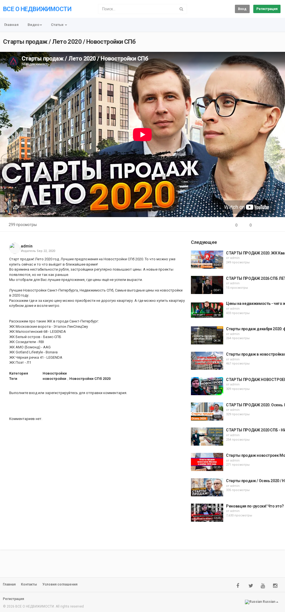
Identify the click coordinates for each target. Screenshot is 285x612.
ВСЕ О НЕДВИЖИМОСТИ (37, 9)
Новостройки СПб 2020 (89, 379)
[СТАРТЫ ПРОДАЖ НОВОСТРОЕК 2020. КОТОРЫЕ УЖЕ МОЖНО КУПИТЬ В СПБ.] (207, 386)
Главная (11, 25)
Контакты (29, 584)
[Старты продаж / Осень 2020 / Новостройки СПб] (207, 487)
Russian (269, 602)
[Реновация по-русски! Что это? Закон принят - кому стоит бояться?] (207, 513)
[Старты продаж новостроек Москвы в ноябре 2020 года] (207, 462)
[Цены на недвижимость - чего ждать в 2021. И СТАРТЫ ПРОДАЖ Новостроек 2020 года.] (207, 310)
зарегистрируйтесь (61, 393)
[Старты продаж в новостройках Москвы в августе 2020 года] (207, 361)
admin (27, 246)
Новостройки (55, 373)
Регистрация (266, 9)
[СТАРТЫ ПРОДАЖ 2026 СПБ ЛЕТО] (207, 285)
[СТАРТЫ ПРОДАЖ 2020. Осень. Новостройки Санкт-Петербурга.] (207, 411)
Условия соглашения (59, 584)
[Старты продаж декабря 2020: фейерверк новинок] (207, 335)
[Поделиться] (262, 225)
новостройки (54, 379)
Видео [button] (33, 25)
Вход (242, 9)
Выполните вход (23, 393)
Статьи (57, 25)
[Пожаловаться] (275, 225)
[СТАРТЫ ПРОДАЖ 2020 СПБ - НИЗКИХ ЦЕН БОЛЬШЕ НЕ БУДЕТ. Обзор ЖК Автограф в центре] (207, 437)
